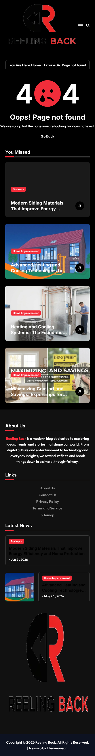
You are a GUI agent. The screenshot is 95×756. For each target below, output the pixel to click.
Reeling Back (16, 438)
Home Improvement (26, 251)
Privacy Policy (47, 501)
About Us (47, 488)
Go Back (47, 136)
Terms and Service (47, 508)
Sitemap (47, 515)
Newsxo (35, 748)
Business (18, 189)
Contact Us (48, 495)
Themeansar (57, 748)
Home (36, 65)
